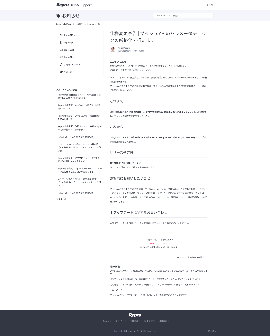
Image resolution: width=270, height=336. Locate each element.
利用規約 (163, 321)
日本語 (211, 331)
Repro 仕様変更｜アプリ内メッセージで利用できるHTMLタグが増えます (79, 159)
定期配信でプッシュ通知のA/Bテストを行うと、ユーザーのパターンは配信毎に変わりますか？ (155, 284)
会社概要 (134, 321)
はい (152, 243)
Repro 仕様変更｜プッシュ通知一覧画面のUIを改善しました (79, 117)
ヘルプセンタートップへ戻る (191, 257)
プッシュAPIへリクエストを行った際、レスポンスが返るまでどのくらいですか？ (148, 295)
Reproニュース (93, 24)
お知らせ (80, 24)
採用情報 (148, 321)
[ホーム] (74, 5)
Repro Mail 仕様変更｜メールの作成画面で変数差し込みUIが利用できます (79, 96)
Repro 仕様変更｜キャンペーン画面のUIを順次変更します (79, 107)
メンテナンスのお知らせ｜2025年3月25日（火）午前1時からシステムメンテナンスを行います (79, 182)
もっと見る (61, 198)
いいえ (165, 243)
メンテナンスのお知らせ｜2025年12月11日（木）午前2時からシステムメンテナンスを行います (79, 147)
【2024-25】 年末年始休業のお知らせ (75, 192)
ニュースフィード (118, 289)
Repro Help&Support (65, 24)
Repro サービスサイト (113, 321)
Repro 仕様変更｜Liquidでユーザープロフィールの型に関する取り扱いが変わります (80, 170)
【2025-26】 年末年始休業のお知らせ (75, 136)
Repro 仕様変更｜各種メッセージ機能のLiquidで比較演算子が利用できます (80, 128)
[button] (210, 5)
